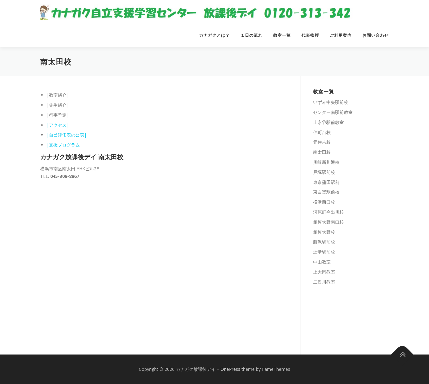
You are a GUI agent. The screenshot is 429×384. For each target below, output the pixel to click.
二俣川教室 (324, 282)
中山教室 (322, 262)
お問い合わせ (375, 35)
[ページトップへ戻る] (402, 355)
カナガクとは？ (214, 35)
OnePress (230, 369)
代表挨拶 (310, 35)
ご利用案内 (341, 35)
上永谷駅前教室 (328, 122)
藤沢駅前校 (324, 242)
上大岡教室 (324, 272)
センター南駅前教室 (333, 112)
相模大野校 (324, 232)
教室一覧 (282, 35)
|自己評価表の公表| (66, 135)
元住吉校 (322, 142)
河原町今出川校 (328, 212)
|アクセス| (57, 125)
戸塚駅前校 (324, 172)
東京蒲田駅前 (326, 182)
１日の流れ (252, 35)
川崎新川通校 (326, 162)
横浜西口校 (324, 202)
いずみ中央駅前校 (330, 102)
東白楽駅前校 (326, 192)
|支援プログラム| (64, 145)
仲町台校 (322, 132)
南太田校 (322, 152)
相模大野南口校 (328, 222)
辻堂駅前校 (324, 252)
